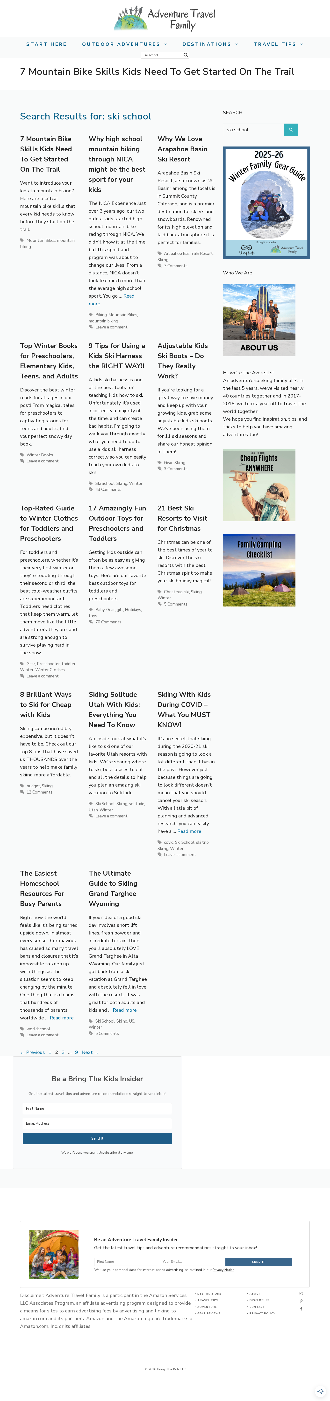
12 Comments (39, 792)
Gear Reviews (209, 1313)
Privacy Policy (262, 1313)
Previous (32, 1052)
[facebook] (301, 1301)
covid (168, 842)
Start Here (46, 44)
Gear (168, 463)
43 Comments (108, 489)
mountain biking (103, 321)
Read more (189, 831)
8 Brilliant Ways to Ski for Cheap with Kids (46, 704)
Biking (101, 315)
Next (90, 1052)
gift (120, 610)
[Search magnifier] (185, 55)
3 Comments (175, 469)
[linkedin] (301, 1308)
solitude (136, 804)
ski (186, 592)
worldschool (38, 1029)
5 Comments (175, 604)
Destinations (207, 44)
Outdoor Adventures (121, 44)
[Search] (291, 130)
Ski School (105, 483)
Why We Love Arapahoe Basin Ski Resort (183, 149)
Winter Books (40, 455)
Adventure (207, 1307)
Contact (257, 1307)
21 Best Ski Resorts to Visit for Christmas (182, 518)
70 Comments (108, 622)
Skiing (163, 260)
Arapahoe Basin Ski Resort (188, 253)
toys (93, 616)
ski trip (202, 842)
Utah (93, 810)
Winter (136, 483)
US (131, 1021)
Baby (100, 610)
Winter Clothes (50, 670)
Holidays (133, 610)
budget (33, 786)
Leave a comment (111, 327)
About (255, 1294)
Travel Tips (275, 44)
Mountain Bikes (41, 240)
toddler (69, 664)
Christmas (173, 592)
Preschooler (48, 664)
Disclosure (260, 1300)
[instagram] (301, 1293)
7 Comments (175, 266)
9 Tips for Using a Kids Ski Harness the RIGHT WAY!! (117, 356)
